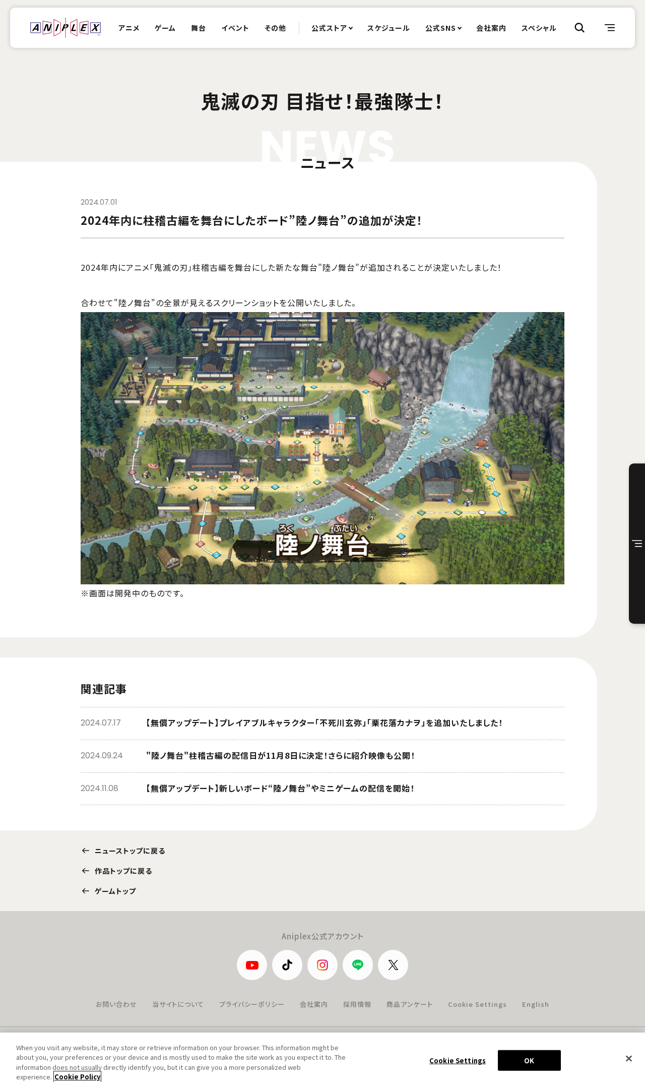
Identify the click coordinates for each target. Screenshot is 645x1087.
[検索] (579, 28)
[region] (322, 1060)
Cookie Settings (477, 1004)
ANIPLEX (65, 28)
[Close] (629, 1058)
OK (529, 1060)
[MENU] (610, 28)
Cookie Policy (77, 1076)
